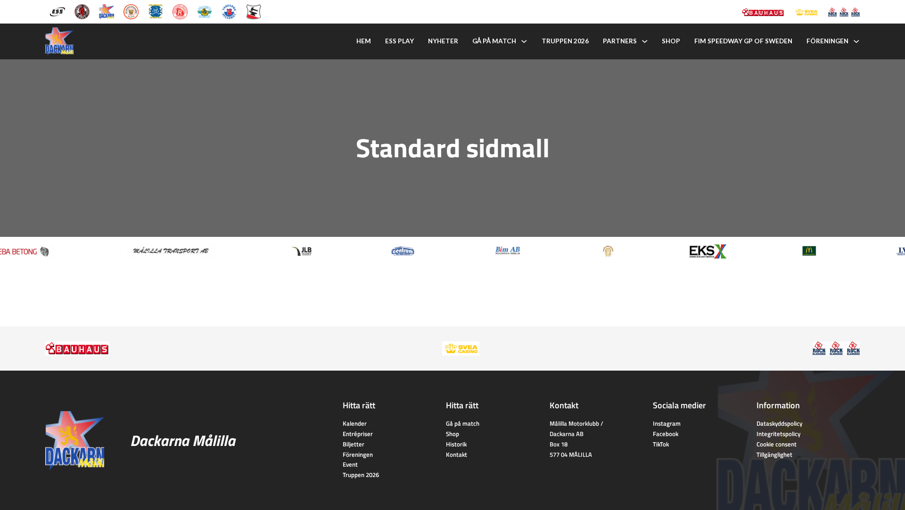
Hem (363, 41)
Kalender (355, 423)
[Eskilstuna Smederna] (253, 11)
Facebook (665, 433)
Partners (620, 41)
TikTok (661, 444)
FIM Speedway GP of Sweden (743, 41)
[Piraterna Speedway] (155, 11)
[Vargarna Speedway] (229, 11)
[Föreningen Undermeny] (856, 41)
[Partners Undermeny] (645, 41)
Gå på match (494, 41)
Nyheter (443, 41)
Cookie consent (777, 444)
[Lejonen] (131, 11)
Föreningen (827, 41)
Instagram (667, 423)
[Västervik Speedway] (204, 11)
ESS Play (399, 41)
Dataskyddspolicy (779, 423)
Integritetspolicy (778, 433)
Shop (671, 41)
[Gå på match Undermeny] (524, 41)
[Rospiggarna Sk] (180, 11)
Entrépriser (358, 433)
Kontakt (456, 454)
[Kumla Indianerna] (82, 11)
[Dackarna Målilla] (106, 11)
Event (350, 464)
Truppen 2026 (565, 41)
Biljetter (353, 444)
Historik (456, 444)
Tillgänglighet (774, 454)
